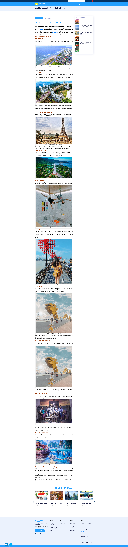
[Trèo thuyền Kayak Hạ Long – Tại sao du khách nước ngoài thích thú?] (77, 49)
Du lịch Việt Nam (63, 523)
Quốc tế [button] (63, 4)
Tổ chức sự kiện (78, 4)
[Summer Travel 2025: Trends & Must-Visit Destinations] (77, 38)
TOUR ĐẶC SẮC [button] (70, 4)
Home (36, 9)
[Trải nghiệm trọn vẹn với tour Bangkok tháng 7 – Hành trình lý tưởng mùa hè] (77, 21)
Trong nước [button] (56, 4)
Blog (91, 4)
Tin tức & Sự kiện (53, 524)
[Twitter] (40, 533)
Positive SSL (82, 531)
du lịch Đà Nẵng (55, 32)
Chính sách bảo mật (53, 527)
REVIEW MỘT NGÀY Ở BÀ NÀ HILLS (46, 483)
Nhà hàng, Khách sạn (74, 526)
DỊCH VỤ (86, 4)
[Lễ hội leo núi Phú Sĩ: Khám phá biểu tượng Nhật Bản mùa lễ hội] (77, 27)
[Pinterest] (43, 533)
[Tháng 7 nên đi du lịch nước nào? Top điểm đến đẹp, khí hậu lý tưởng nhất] (77, 32)
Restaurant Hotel (73, 531)
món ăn (41, 29)
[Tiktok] (45, 533)
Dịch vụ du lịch (72, 524)
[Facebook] (35, 533)
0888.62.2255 (40, 530)
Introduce (51, 534)
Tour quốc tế (62, 524)
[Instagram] (37, 533)
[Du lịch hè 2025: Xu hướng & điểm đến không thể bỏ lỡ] (77, 44)
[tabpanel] (41, 501)
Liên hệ (51, 526)
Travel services (72, 530)
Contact (51, 537)
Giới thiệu (51, 523)
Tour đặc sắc (62, 526)
